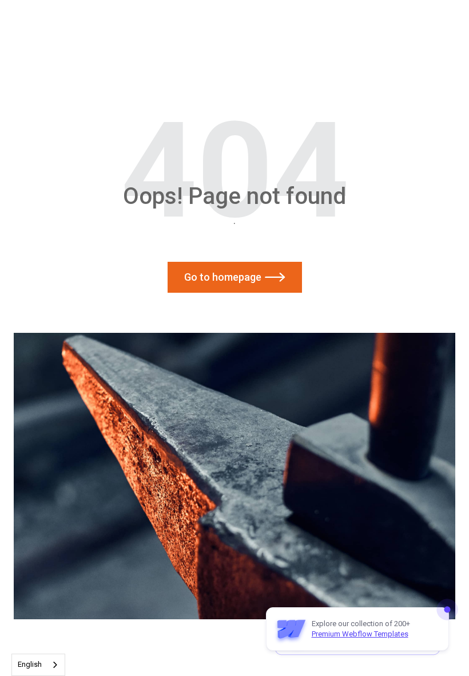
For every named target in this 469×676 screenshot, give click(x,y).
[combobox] (38, 665)
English (30, 664)
